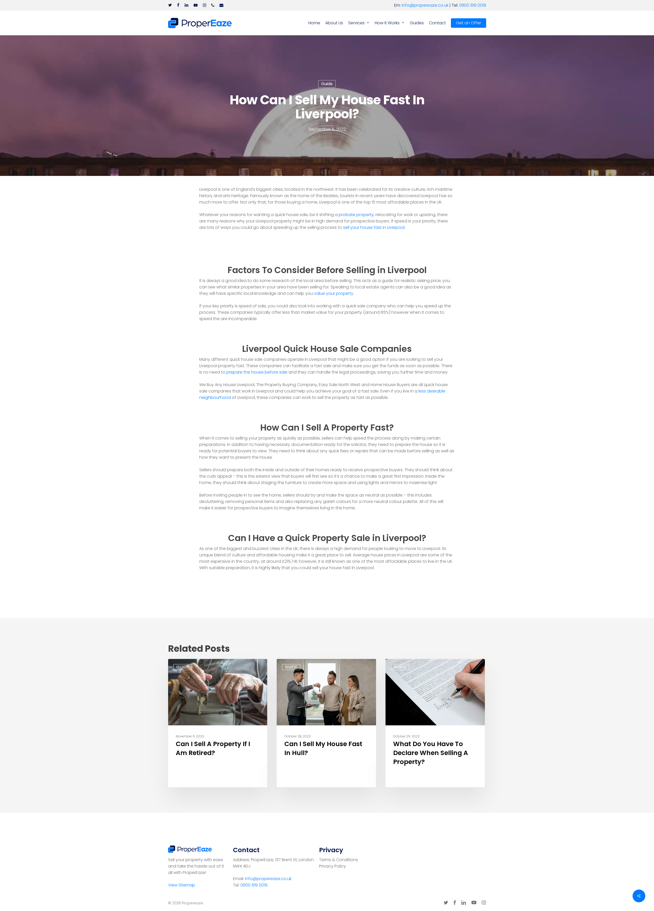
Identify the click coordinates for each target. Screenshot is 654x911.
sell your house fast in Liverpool (374, 227)
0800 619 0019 (472, 5)
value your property (333, 293)
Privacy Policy (332, 866)
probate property (356, 215)
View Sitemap (181, 885)
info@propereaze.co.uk (425, 5)
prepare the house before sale (256, 372)
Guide (327, 84)
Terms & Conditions (338, 860)
